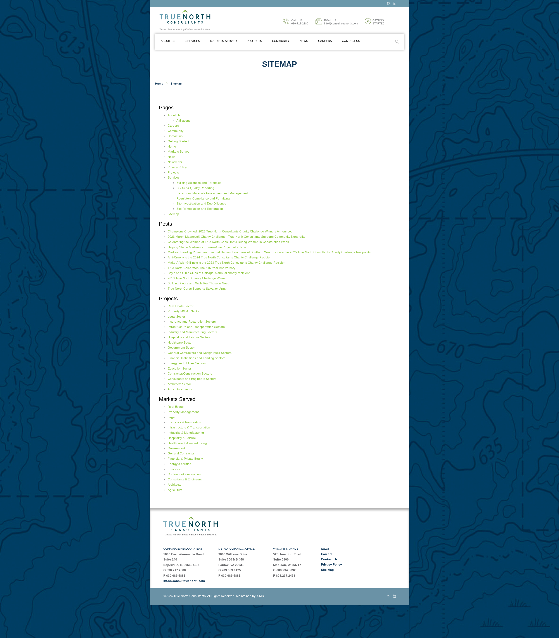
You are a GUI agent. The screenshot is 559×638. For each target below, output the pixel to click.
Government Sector (181, 347)
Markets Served (223, 41)
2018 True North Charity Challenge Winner (197, 278)
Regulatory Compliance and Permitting (203, 198)
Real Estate (176, 406)
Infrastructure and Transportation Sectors (196, 326)
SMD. (261, 596)
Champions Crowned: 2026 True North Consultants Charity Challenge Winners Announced (230, 231)
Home (159, 83)
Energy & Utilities (179, 464)
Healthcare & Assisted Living (187, 443)
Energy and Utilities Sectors (187, 363)
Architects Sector (179, 384)
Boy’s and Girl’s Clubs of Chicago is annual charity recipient (209, 273)
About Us (168, 41)
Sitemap (173, 214)
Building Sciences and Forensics (198, 182)
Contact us (351, 41)
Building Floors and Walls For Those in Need (198, 283)
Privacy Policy (177, 167)
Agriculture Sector (180, 389)
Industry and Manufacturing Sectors (192, 332)
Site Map (327, 569)
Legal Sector (176, 316)
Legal (171, 417)
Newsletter (175, 162)
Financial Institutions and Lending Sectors (196, 358)
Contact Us (329, 559)
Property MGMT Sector (184, 311)
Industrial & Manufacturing (186, 432)
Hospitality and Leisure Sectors (189, 337)
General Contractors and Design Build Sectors (199, 352)
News (304, 41)
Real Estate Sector (180, 306)
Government (176, 448)
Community (281, 41)
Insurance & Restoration (184, 422)
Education (174, 469)
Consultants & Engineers (185, 479)
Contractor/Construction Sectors (190, 373)
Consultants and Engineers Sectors (192, 378)
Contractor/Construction (184, 474)
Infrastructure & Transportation (189, 427)
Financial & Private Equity (185, 458)
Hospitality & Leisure (182, 438)
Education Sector (179, 368)
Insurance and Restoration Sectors (192, 321)
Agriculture (175, 490)
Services (192, 41)
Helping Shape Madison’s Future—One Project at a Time (207, 247)
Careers (325, 41)
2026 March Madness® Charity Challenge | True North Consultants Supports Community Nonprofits (236, 236)
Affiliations (183, 120)
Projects (254, 41)
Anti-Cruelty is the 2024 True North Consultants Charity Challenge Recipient (220, 257)
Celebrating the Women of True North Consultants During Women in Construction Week (228, 242)
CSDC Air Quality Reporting (195, 188)
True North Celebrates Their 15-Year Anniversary (201, 268)
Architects (174, 484)
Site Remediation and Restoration (199, 208)
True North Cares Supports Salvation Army (197, 288)
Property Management (183, 412)
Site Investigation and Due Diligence (201, 203)
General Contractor (181, 453)
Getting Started (178, 141)
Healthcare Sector (180, 342)
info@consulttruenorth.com (184, 581)
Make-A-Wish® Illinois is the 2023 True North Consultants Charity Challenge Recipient (227, 262)
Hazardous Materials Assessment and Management (212, 193)
